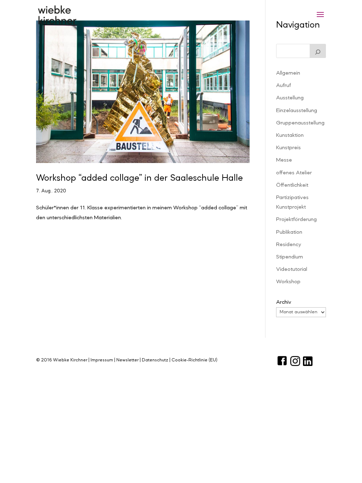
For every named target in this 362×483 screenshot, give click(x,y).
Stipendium (289, 257)
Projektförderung (296, 219)
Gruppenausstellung (300, 123)
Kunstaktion (290, 135)
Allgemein (288, 73)
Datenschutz (155, 360)
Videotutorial (291, 269)
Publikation (289, 232)
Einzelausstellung (296, 111)
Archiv (283, 302)
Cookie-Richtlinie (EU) (194, 360)
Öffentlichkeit (292, 185)
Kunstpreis (288, 148)
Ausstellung (290, 98)
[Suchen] (318, 51)
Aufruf (283, 85)
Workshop (288, 282)
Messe (284, 160)
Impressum (101, 360)
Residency (288, 245)
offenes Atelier (294, 173)
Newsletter (127, 360)
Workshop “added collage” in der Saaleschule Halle (139, 178)
